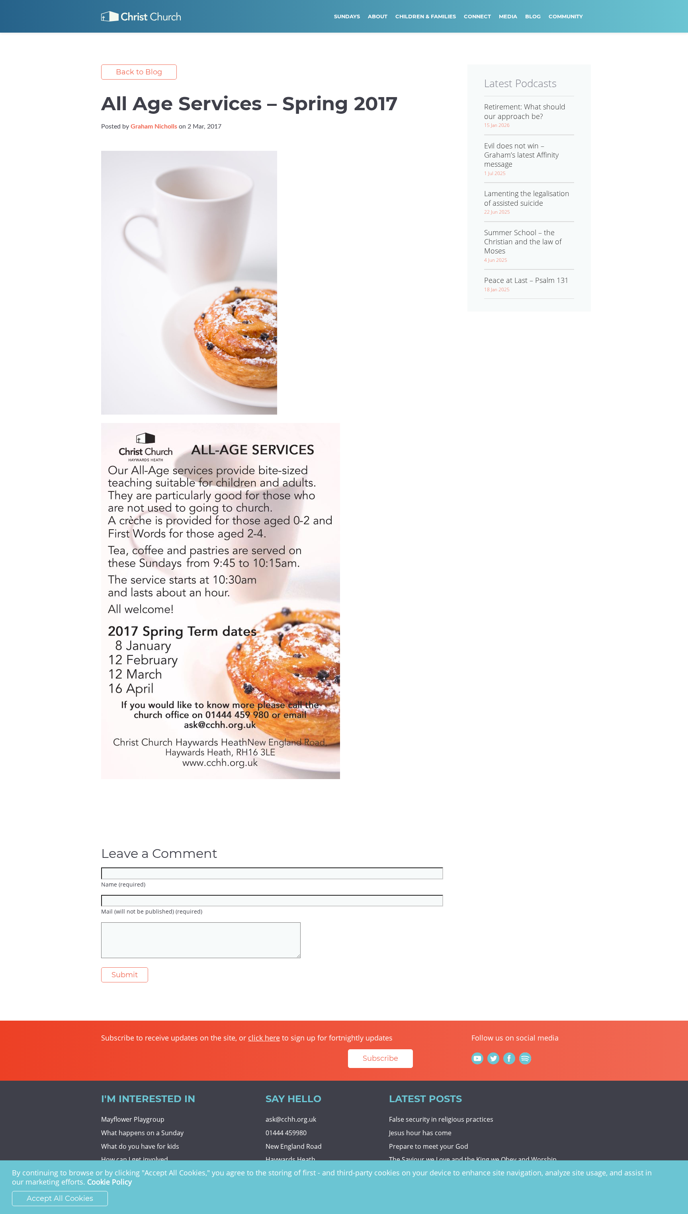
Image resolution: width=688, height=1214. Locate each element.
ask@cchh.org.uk (291, 1119)
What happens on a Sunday (142, 1132)
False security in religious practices (441, 1119)
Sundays (347, 16)
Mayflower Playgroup (132, 1119)
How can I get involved (134, 1159)
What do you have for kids (140, 1146)
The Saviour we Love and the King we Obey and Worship (473, 1159)
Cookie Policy (109, 1182)
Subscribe (380, 1058)
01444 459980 (286, 1132)
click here (264, 1038)
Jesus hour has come (420, 1132)
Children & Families (425, 16)
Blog (533, 16)
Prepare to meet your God (428, 1146)
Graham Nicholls (154, 126)
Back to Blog (139, 72)
